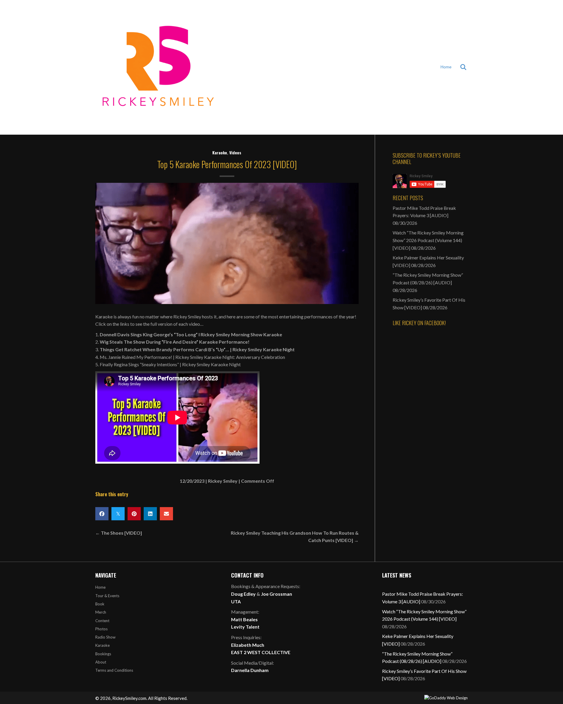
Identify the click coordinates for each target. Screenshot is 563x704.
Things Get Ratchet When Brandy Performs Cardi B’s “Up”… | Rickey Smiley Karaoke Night (197, 349)
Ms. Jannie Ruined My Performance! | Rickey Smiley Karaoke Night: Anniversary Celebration (192, 357)
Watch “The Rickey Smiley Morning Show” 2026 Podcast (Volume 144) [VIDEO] (428, 240)
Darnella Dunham (250, 670)
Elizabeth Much (247, 645)
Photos (101, 629)
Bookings (103, 653)
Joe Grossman (276, 594)
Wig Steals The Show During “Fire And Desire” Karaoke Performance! (175, 342)
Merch (100, 612)
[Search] (459, 67)
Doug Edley (243, 594)
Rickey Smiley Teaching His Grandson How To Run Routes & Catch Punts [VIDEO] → (295, 536)
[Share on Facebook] (101, 513)
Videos (235, 152)
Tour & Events (107, 595)
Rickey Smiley (223, 481)
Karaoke (219, 152)
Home (446, 67)
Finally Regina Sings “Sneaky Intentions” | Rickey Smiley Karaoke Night (170, 364)
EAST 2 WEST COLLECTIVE (260, 652)
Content (102, 620)
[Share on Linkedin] (150, 513)
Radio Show (105, 637)
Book (99, 604)
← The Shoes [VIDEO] (118, 533)
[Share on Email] (166, 513)
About (100, 662)
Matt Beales (244, 619)
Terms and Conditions (114, 670)
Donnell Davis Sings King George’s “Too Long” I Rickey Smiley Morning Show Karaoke (191, 334)
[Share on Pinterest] (134, 513)
